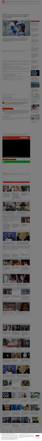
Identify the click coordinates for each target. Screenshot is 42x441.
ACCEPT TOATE (37, 435)
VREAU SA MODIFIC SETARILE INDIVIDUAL (37, 437)
